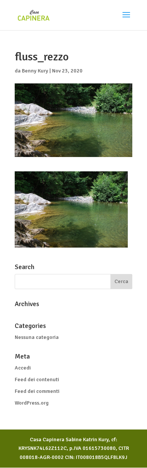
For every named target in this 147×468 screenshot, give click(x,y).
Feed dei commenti (37, 391)
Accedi (23, 368)
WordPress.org (32, 403)
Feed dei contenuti (37, 379)
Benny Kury (35, 71)
